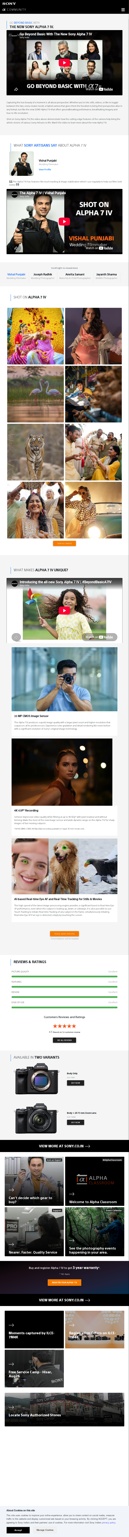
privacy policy (108, 1522)
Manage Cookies (45, 1529)
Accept (18, 1530)
